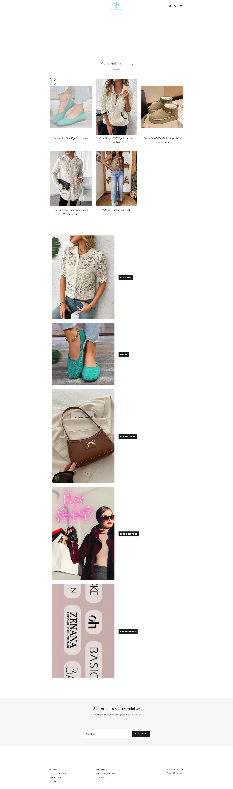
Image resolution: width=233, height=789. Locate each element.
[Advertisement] (116, 30)
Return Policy (55, 777)
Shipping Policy (56, 781)
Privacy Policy (101, 777)
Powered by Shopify (175, 773)
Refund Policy (101, 769)
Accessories (128, 436)
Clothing (125, 278)
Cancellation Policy (58, 773)
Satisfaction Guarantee (105, 773)
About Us (53, 769)
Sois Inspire (178, 769)
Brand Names (128, 631)
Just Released (129, 534)
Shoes (123, 354)
